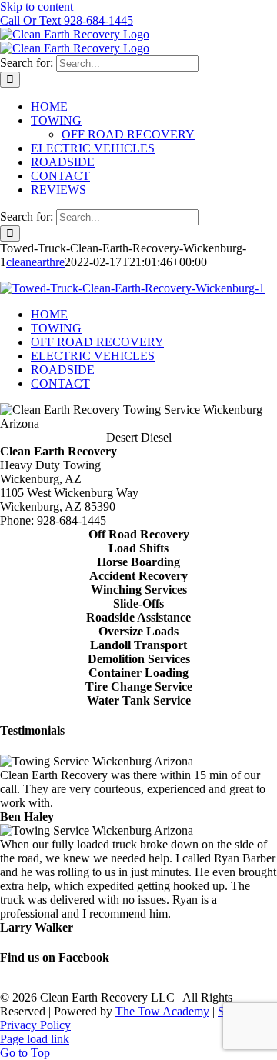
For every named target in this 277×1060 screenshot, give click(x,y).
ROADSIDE (63, 369)
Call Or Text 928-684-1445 (66, 20)
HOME (49, 314)
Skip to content (36, 6)
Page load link (34, 1038)
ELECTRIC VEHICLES (93, 355)
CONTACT (60, 383)
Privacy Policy (35, 1025)
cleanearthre (35, 261)
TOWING (56, 328)
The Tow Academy (162, 1011)
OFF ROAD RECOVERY (97, 341)
